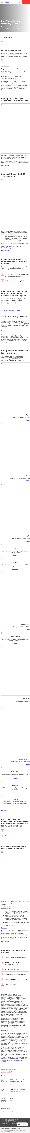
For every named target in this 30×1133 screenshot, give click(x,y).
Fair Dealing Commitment (8, 1120)
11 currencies (9, 234)
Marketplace (6, 1111)
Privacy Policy (16, 1119)
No (9, 1071)
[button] (27, 1129)
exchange (9, 246)
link (7, 243)
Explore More (5, 810)
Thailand (17, 310)
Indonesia (11, 310)
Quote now (4, 928)
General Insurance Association (10, 1060)
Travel (13, 1111)
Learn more (15, 555)
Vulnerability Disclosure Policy (9, 1121)
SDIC (22, 1060)
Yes (3, 1071)
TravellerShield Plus (10, 907)
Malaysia (4, 310)
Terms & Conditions (7, 1119)
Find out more (5, 165)
